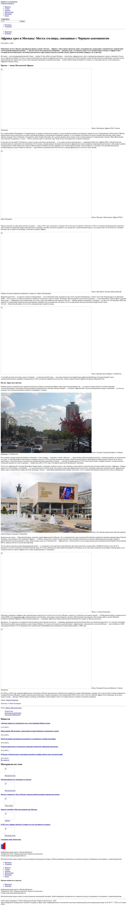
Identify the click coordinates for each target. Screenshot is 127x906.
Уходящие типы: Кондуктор (11, 839)
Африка (8, 708)
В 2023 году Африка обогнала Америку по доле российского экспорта (25, 824)
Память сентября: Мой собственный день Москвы (19, 809)
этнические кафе (19, 617)
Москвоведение (16, 708)
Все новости (5, 760)
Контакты (8, 25)
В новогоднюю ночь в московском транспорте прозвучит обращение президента (29, 746)
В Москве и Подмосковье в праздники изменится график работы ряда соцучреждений (32, 754)
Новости (8, 7)
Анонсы (7, 10)
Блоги (7, 16)
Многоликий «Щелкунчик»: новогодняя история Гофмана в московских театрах (30, 731)
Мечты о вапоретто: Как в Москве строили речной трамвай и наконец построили (30, 794)
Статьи (7, 8)
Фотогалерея (9, 12)
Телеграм (8, 886)
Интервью (8, 14)
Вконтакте (8, 884)
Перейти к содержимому (9, 1)
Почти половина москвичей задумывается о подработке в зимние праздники (28, 739)
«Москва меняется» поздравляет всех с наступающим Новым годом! (25, 723)
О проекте (8, 26)
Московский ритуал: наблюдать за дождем (16, 779)
